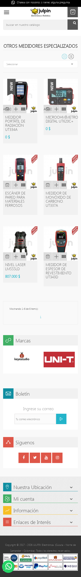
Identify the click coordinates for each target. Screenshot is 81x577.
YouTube (46, 458)
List (71, 56)
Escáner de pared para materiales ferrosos (15, 199)
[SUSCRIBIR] (61, 419)
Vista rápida (15, 109)
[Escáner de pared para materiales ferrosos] (22, 185)
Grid (64, 56)
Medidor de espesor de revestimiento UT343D (58, 270)
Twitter (35, 458)
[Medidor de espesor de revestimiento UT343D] (63, 256)
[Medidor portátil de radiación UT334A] (22, 109)
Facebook (24, 458)
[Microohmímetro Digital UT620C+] (63, 109)
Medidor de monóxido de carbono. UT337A (58, 199)
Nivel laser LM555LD (15, 266)
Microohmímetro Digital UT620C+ (62, 119)
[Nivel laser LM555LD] (22, 256)
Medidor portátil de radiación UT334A (15, 123)
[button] (73, 12)
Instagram (57, 458)
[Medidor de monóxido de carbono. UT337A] (63, 185)
